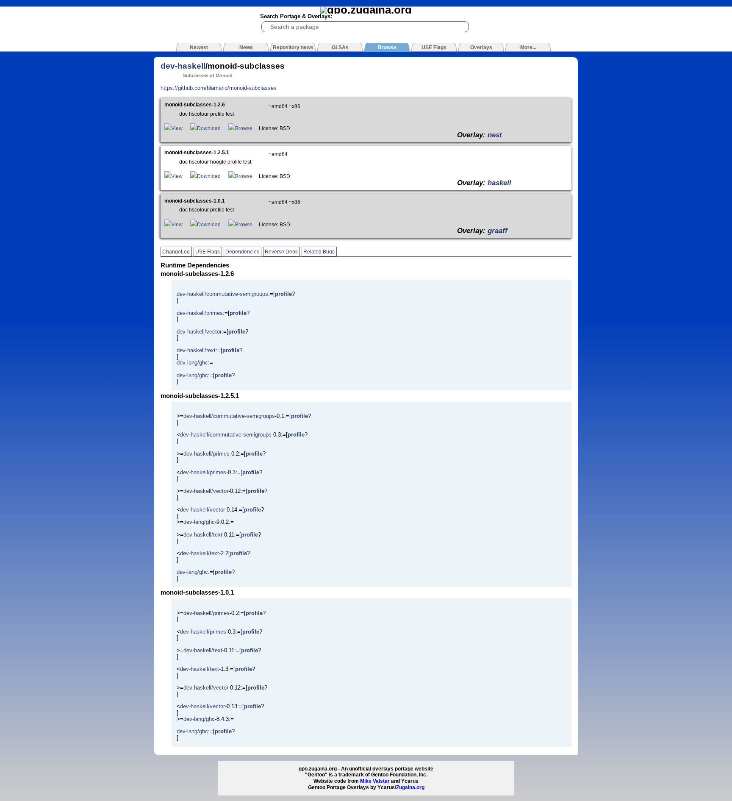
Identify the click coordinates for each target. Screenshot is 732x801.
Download (209, 128)
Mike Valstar (375, 781)
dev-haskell (183, 65)
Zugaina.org (410, 787)
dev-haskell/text (196, 350)
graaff (497, 230)
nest (495, 135)
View (177, 128)
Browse (243, 128)
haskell (499, 182)
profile (283, 294)
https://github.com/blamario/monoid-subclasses (219, 88)
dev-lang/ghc (192, 362)
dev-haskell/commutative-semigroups (222, 294)
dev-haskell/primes (200, 313)
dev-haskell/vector (199, 331)
